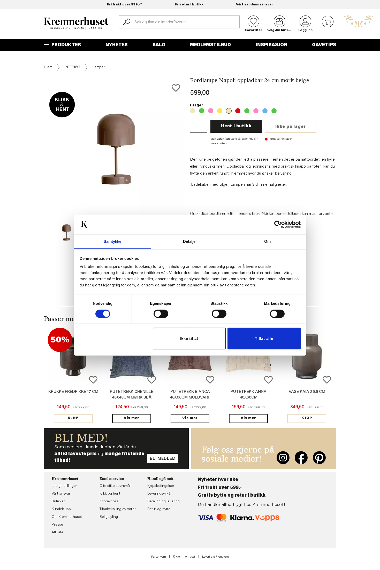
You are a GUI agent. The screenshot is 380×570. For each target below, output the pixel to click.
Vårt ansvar (61, 494)
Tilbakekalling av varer (118, 509)
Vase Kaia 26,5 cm (307, 392)
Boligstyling (109, 517)
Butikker (58, 501)
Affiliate (57, 532)
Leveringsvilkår (159, 494)
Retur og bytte (158, 509)
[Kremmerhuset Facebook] (301, 457)
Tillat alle (264, 338)
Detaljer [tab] (190, 241)
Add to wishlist (93, 380)
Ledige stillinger (64, 486)
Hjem (48, 67)
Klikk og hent (110, 494)
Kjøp (73, 418)
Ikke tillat (189, 338)
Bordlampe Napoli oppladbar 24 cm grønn (201, 110)
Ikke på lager (290, 127)
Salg (159, 45)
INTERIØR (72, 67)
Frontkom (222, 556)
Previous (40, 162)
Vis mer (131, 418)
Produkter (65, 45)
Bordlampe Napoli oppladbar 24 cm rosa (256, 110)
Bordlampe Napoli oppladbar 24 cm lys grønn (274, 110)
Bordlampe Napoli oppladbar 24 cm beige (192, 110)
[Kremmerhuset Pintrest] (319, 457)
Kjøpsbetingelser (160, 486)
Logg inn (305, 30)
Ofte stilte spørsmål (115, 486)
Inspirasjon (271, 45)
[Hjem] (76, 23)
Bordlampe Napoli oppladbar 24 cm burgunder (237, 110)
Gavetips (324, 45)
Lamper (99, 67)
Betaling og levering (163, 501)
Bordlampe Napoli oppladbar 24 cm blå (265, 110)
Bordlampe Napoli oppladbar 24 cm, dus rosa (210, 110)
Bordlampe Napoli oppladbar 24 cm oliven (246, 110)
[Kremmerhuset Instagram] (283, 457)
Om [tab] (267, 241)
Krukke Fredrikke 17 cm (73, 392)
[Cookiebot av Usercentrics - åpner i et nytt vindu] (278, 224)
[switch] (161, 314)
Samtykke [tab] (112, 241)
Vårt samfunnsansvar (254, 4)
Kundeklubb (61, 509)
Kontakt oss (109, 501)
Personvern (158, 556)
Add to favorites (176, 88)
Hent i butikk (236, 126)
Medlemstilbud (210, 45)
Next (193, 162)
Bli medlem (163, 459)
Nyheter (116, 45)
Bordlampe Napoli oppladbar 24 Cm (219, 110)
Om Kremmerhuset (67, 517)
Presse (57, 525)
